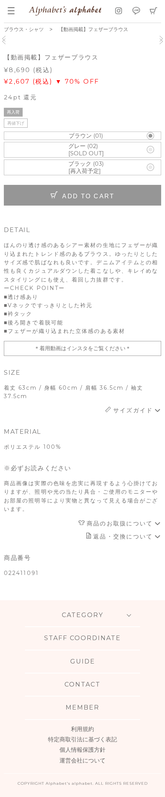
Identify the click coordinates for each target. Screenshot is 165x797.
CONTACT (82, 684)
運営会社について (82, 760)
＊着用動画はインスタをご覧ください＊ (82, 348)
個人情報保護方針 (82, 749)
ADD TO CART (87, 196)
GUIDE (82, 661)
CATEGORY (82, 615)
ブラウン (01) (86, 135)
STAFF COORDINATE (82, 638)
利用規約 (82, 729)
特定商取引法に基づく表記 (82, 739)
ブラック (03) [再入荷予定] (86, 167)
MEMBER (82, 707)
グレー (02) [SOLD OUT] (86, 149)
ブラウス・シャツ (24, 29)
